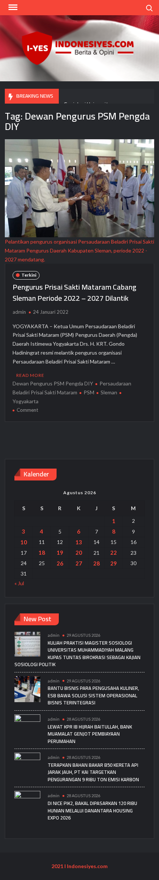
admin (19, 312)
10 (23, 542)
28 (96, 563)
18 (41, 552)
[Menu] (12, 7)
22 (113, 552)
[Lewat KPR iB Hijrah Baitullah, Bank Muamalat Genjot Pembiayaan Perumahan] (27, 726)
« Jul (19, 583)
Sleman (109, 392)
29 (113, 563)
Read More (30, 375)
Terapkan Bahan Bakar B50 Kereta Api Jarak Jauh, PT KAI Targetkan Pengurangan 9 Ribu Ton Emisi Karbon (93, 772)
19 (60, 552)
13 (78, 542)
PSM (89, 392)
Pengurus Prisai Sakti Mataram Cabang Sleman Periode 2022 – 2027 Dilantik (74, 292)
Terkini (28, 275)
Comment (27, 410)
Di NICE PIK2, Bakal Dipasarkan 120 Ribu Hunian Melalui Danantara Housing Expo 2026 (92, 810)
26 (60, 563)
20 (78, 552)
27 (78, 563)
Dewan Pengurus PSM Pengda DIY (53, 383)
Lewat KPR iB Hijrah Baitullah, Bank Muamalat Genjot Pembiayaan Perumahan (90, 734)
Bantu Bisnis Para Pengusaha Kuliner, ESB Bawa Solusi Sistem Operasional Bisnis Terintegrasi (93, 695)
